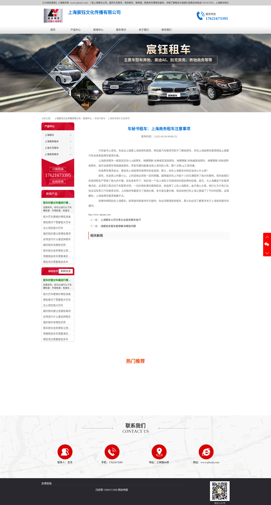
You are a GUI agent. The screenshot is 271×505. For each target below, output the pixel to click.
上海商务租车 (52, 154)
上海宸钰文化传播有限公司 (67, 118)
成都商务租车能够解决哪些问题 (118, 226)
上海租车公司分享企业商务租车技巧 (120, 220)
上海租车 (49, 135)
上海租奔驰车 (52, 141)
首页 (52, 29)
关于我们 (144, 29)
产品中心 (76, 29)
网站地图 (123, 490)
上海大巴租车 (52, 148)
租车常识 (121, 29)
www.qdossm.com (210, 462)
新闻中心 (98, 29)
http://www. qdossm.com (99, 214)
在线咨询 (58, 181)
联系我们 (167, 29)
